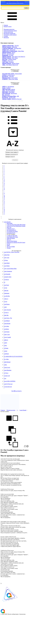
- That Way (8, 76)
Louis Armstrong (8, 271)
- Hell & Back (9, 93)
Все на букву (17, 391)
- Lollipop (6, 88)
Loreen (5, 351)
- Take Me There (8, 53)
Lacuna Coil (7, 375)
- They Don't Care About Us (13, 56)
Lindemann (6, 293)
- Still (10, 96)
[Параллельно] (12, 423)
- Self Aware (8, 49)
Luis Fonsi (6, 285)
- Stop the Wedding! (8, 90)
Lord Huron (7, 304)
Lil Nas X (6, 312)
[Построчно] (12, 435)
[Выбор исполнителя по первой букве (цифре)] (12, 148)
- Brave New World (10, 79)
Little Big (6, 290)
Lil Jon (5, 287)
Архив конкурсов (8, 32)
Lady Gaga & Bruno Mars (10, 268)
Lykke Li (6, 298)
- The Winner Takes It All (10, 64)
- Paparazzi (8, 62)
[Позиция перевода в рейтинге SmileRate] (27, 446)
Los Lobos (6, 326)
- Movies (8, 89)
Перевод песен (7, 26)
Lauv (5, 378)
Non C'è (9, 239)
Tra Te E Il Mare (11, 246)
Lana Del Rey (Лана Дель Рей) (11, 252)
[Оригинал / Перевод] (12, 446)
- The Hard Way (11, 48)
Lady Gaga (6, 257)
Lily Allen (6, 359)
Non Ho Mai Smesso (12, 241)
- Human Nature (10, 63)
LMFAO (6, 340)
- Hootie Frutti (8, 97)
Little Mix (6, 315)
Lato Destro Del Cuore (12, 237)
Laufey (5, 342)
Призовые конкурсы (9, 29)
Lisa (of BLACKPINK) (9, 381)
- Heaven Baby (12, 73)
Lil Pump (6, 348)
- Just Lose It (7, 60)
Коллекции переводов (9, 33)
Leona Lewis (7, 367)
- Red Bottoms (8, 86)
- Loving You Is (8, 75)
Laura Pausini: (7, 222)
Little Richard (7, 362)
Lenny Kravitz (7, 309)
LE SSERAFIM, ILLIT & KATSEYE (13, 356)
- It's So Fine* (10, 77)
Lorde (5, 307)
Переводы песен (11, 410)
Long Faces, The (8, 318)
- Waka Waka (13, 51)
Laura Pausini (23, 410)
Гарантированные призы (10, 30)
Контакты (6, 37)
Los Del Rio (7, 296)
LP (4, 282)
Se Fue (8, 243)
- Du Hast (7, 55)
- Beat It (8, 52)
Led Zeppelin (7, 274)
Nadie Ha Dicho (11, 238)
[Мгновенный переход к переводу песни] (12, 137)
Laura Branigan (7, 370)
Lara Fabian (7, 265)
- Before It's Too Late (11, 99)
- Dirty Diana (10, 58)
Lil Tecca (6, 373)
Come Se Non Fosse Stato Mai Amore (16, 224)
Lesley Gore (7, 334)
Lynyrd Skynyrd (8, 386)
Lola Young (6, 331)
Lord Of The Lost (8, 384)
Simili (8, 245)
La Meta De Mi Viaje (12, 235)
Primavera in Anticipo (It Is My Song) (16, 242)
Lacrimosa (6, 329)
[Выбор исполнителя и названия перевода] (12, 125)
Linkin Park (6, 254)
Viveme (9, 248)
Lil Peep (6, 260)
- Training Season (9, 59)
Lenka (5, 364)
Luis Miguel (7, 320)
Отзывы (6, 36)
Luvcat (5, 301)
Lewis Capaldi (7, 337)
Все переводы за (16, 100)
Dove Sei (9, 227)
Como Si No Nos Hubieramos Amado (16, 226)
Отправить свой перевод (10, 34)
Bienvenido (9, 223)
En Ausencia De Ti (11, 230)
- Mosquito (6, 94)
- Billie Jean (9, 47)
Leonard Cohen (7, 276)
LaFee (5, 345)
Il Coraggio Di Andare (12, 231)
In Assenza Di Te (11, 232)
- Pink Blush (8, 92)
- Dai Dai (10, 45)
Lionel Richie (7, 323)
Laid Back (6, 353)
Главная (6, 25)
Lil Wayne (6, 279)
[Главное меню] (12, 21)
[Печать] (25, 446)
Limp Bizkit (7, 263)
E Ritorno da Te (11, 228)
